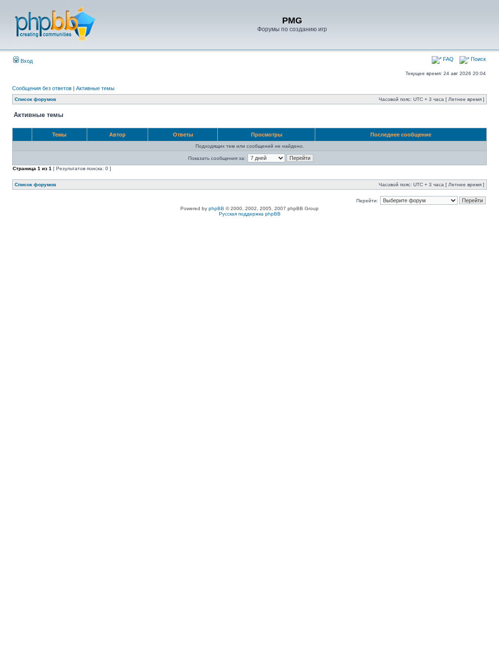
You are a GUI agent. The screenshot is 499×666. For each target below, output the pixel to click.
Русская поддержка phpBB (250, 213)
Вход (26, 61)
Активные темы (95, 88)
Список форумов (35, 99)
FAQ (447, 59)
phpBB (216, 208)
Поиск (477, 59)
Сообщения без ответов (42, 88)
